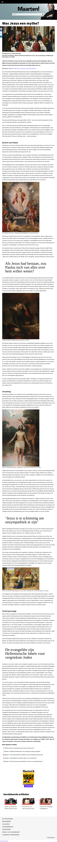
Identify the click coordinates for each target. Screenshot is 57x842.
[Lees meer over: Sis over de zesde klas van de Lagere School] (10, 802)
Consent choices (4, 841)
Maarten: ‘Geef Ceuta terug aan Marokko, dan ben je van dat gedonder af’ (23, 761)
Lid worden (28, 786)
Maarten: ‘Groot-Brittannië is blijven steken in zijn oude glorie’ (20, 758)
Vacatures (6, 824)
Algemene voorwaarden (10, 834)
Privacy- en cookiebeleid (11, 832)
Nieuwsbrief (6, 821)
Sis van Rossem (7, 818)
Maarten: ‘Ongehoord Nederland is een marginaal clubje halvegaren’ (22, 751)
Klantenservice (7, 826)
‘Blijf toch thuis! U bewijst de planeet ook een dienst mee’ (19, 748)
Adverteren (6, 829)
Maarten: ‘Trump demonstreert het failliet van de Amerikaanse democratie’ (23, 754)
